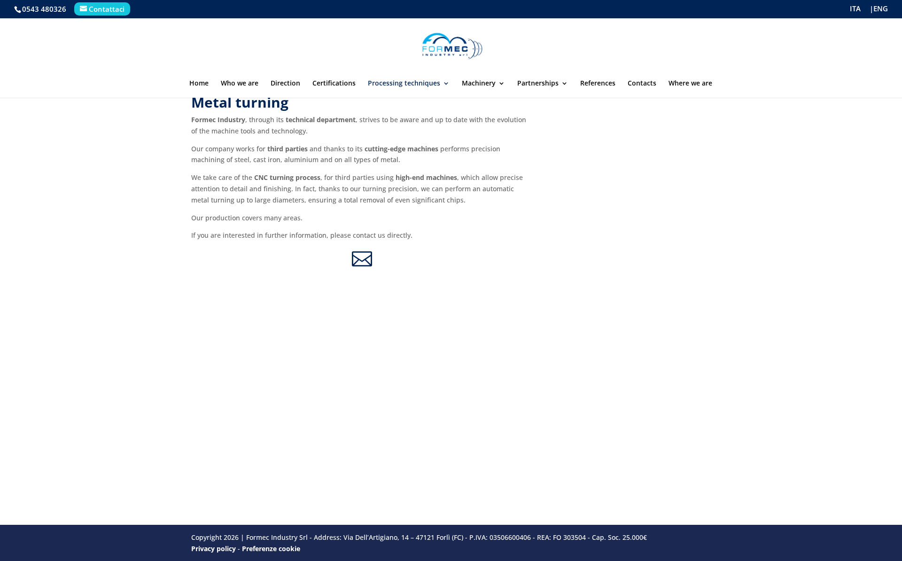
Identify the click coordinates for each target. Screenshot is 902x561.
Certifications (334, 83)
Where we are (690, 83)
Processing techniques (404, 83)
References (597, 83)
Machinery (479, 83)
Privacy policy (213, 548)
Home (199, 83)
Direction (285, 83)
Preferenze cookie (271, 548)
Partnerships (538, 83)
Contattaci (106, 9)
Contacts (642, 83)
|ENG (879, 9)
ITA (855, 9)
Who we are (239, 83)
